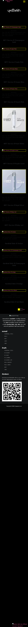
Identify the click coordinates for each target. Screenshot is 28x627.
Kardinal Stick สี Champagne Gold (14, 264)
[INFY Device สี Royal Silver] (14, 170)
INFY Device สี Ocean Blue (15, 74)
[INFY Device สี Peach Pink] (9, 89)
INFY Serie (5, 34)
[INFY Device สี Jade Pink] (9, 49)
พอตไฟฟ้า (10, 35)
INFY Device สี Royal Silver (15, 197)
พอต (6, 35)
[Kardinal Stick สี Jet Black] (9, 290)
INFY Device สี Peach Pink (15, 94)
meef (14, 31)
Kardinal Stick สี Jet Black (14, 302)
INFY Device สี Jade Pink (14, 54)
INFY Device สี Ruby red (14, 217)
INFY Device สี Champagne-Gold (16, 32)
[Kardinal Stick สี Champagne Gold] (12, 250)
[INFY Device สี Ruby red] (9, 212)
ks (2, 239)
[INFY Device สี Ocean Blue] (10, 69)
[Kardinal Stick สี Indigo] (9, 272)
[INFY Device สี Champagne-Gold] (11, 27)
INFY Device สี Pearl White (15, 136)
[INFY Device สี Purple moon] (10, 150)
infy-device (11, 34)
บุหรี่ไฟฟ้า (21, 56)
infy (6, 32)
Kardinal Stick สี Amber (19, 237)
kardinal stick (8, 237)
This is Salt (18, 34)
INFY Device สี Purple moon (15, 156)
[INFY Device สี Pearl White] (14, 109)
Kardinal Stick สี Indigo (19, 277)
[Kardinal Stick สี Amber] (9, 232)
